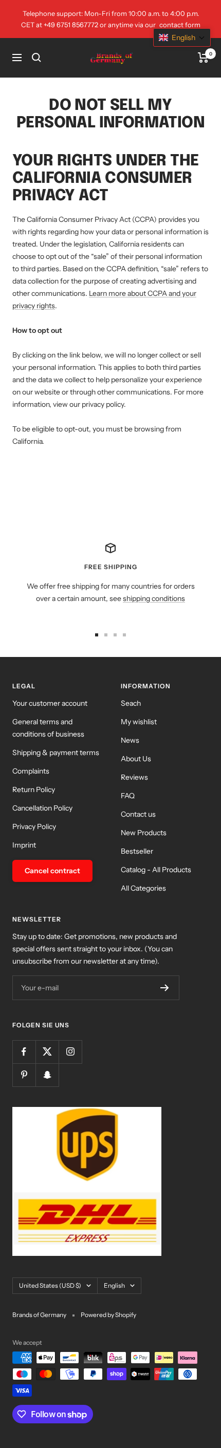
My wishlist (139, 721)
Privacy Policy (34, 826)
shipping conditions (154, 598)
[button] (182, 37)
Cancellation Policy (42, 808)
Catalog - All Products (156, 869)
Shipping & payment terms (55, 752)
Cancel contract (52, 870)
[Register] (164, 987)
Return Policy (33, 789)
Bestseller (137, 851)
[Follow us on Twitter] (47, 1051)
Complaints (30, 771)
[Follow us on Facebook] (23, 1051)
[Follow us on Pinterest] (23, 1074)
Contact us (138, 814)
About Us (136, 758)
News (130, 740)
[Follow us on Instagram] (70, 1051)
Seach (131, 703)
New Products (144, 832)
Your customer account (49, 703)
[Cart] (203, 57)
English (114, 1285)
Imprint (24, 845)
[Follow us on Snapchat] (47, 1074)
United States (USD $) (50, 1285)
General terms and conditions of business (48, 728)
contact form (179, 25)
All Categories (143, 888)
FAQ (128, 795)
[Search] (36, 57)
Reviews (134, 777)
